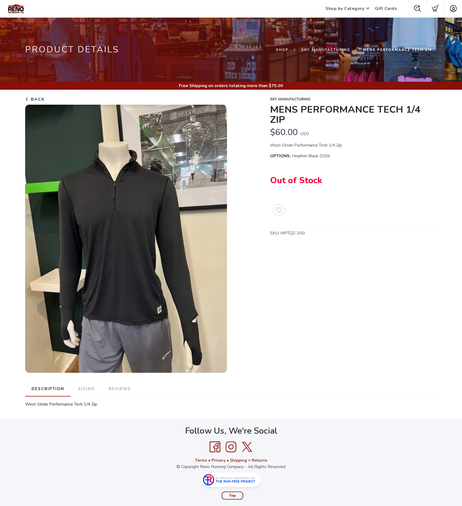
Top (232, 495)
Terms (201, 460)
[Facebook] (215, 447)
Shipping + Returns (248, 460)
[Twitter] (247, 447)
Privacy (218, 460)
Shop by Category (344, 8)
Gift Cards (386, 8)
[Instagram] (231, 447)
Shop (282, 50)
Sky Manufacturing (325, 50)
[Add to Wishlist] (279, 210)
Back (37, 99)
